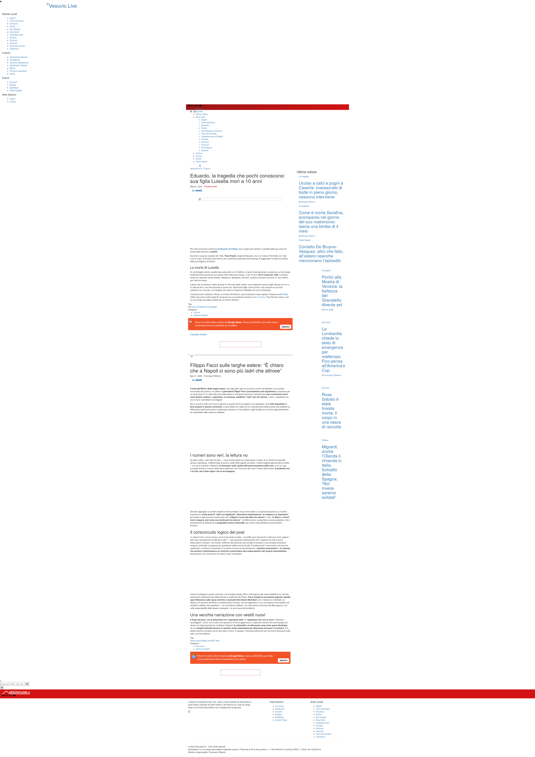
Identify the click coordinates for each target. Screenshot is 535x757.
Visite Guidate (16, 90)
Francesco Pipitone (332, 375)
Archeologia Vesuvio (19, 57)
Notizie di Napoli (201, 315)
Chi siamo (279, 706)
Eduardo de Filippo (196, 306)
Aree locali (200, 116)
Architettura (15, 59)
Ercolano (14, 23)
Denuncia (200, 646)
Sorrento (13, 43)
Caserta (204, 150)
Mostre (13, 84)
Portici (12, 26)
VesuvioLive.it (196, 168)
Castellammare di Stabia (212, 136)
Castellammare (16, 34)
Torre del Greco (17, 20)
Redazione (280, 708)
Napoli (12, 18)
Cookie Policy (281, 720)
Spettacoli (14, 87)
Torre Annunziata (17, 45)
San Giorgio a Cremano (211, 130)
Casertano (14, 48)
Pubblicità (279, 717)
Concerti (13, 82)
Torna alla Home (240, 344)
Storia (12, 73)
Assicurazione (196, 640)
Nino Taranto (259, 297)
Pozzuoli (13, 40)
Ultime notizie (202, 114)
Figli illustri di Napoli (18, 65)
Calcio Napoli (201, 161)
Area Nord (14, 32)
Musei (12, 68)
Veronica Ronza (308, 201)
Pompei (13, 37)
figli (215, 306)
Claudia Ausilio (210, 186)
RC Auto (216, 640)
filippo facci (207, 640)
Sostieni (199, 108)
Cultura (199, 153)
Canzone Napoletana (19, 62)
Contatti (199, 111)
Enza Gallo (329, 309)
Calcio (12, 98)
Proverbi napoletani (18, 71)
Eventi (198, 158)
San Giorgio (15, 29)
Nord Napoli (206, 147)
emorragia (209, 306)
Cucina (13, 101)
